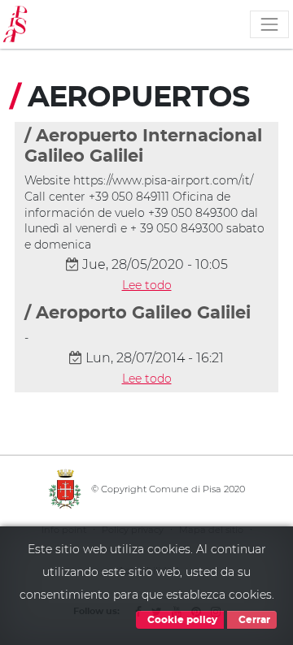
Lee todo (147, 285)
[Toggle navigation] (269, 24)
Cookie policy (181, 620)
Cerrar (253, 620)
